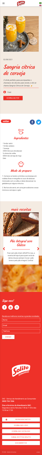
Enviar (8, 337)
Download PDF (13, 98)
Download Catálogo (21, 431)
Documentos (21, 443)
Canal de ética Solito (21, 437)
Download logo (21, 425)
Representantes (18, 419)
